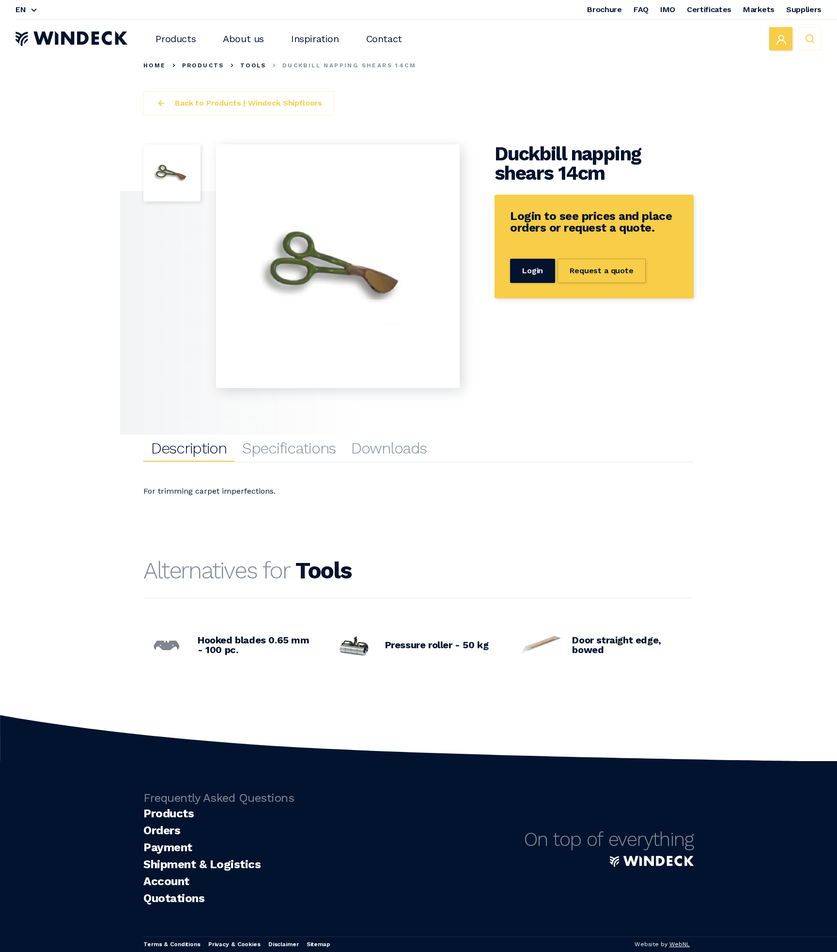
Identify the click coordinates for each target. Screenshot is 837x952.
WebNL (679, 944)
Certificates (709, 9)
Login (532, 270)
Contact (384, 39)
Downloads (388, 448)
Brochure (604, 9)
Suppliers (804, 9)
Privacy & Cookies (234, 944)
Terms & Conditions (172, 944)
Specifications (289, 448)
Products (175, 39)
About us (243, 39)
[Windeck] (71, 38)
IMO (667, 9)
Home (154, 65)
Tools (253, 65)
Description (189, 448)
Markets (759, 9)
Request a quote (602, 270)
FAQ (641, 9)
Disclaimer (283, 944)
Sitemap (318, 944)
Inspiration (315, 39)
